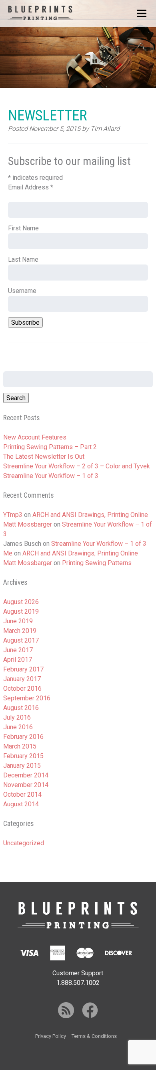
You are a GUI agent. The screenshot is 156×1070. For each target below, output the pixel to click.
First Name (23, 228)
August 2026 (21, 602)
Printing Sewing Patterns (97, 563)
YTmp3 (12, 515)
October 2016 (22, 688)
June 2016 (18, 727)
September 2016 (26, 698)
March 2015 (19, 746)
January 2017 (22, 679)
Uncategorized (23, 843)
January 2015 (22, 765)
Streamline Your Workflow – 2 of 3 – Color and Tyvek (76, 466)
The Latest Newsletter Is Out (43, 456)
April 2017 (17, 659)
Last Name (23, 259)
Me (7, 553)
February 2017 (23, 669)
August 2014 (21, 804)
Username (22, 291)
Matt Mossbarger (27, 524)
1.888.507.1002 (78, 983)
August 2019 (21, 611)
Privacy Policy (50, 1036)
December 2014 (25, 775)
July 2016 (17, 717)
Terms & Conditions (94, 1036)
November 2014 (25, 785)
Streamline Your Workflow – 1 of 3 (50, 476)
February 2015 (23, 756)
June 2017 (18, 650)
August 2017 (21, 640)
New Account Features (34, 437)
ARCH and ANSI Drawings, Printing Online (90, 515)
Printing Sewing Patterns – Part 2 (50, 447)
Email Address (30, 187)
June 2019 (18, 621)
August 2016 (21, 708)
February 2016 (23, 736)
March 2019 (19, 631)
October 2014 (22, 794)
